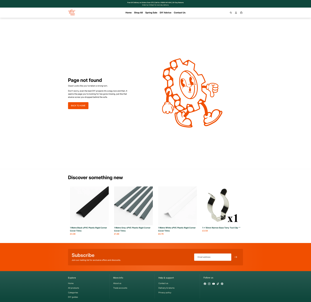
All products (73, 288)
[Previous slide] (73, 205)
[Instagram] (209, 283)
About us (117, 283)
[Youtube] (213, 283)
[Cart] (241, 12)
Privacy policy (164, 292)
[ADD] (237, 221)
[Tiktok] (217, 283)
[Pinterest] (222, 283)
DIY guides (73, 297)
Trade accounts (120, 288)
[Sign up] (235, 257)
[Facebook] (204, 283)
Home (70, 283)
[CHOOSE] (105, 221)
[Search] (230, 12)
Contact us (163, 283)
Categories (73, 292)
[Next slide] (105, 205)
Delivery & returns (166, 288)
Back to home (78, 105)
